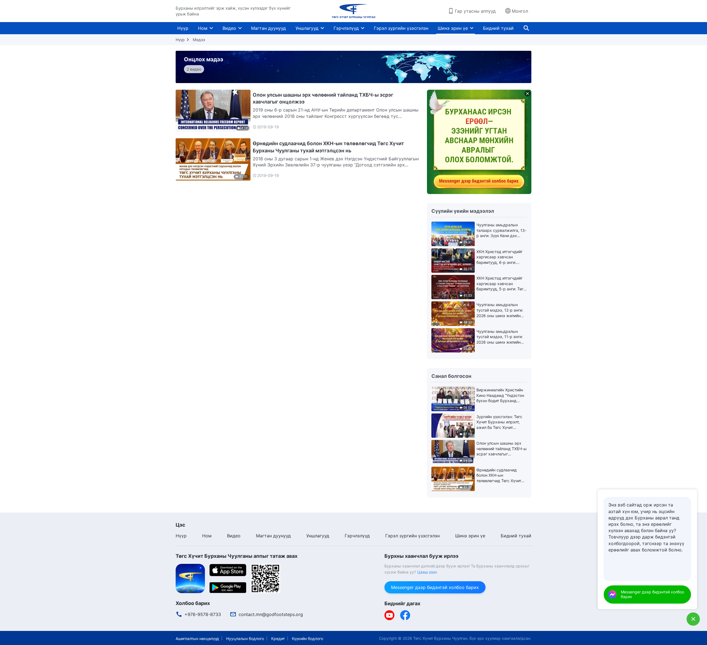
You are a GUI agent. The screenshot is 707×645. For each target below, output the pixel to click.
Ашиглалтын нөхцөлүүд (197, 638)
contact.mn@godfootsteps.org (271, 614)
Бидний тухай (498, 28)
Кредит (278, 638)
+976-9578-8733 (202, 614)
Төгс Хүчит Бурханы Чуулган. (440, 638)
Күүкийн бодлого (307, 638)
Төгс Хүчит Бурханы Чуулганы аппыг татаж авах (236, 556)
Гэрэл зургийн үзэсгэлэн (401, 28)
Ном (202, 28)
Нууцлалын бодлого (245, 638)
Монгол (520, 11)
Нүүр (182, 28)
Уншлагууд (307, 28)
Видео (229, 28)
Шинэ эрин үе (453, 28)
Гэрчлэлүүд (346, 28)
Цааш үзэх (427, 572)
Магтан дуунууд (268, 28)
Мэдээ (199, 39)
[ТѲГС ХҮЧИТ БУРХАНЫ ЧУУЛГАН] (353, 11)
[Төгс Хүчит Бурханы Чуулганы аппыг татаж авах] (190, 578)
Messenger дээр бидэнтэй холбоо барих (435, 587)
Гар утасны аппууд (475, 11)
